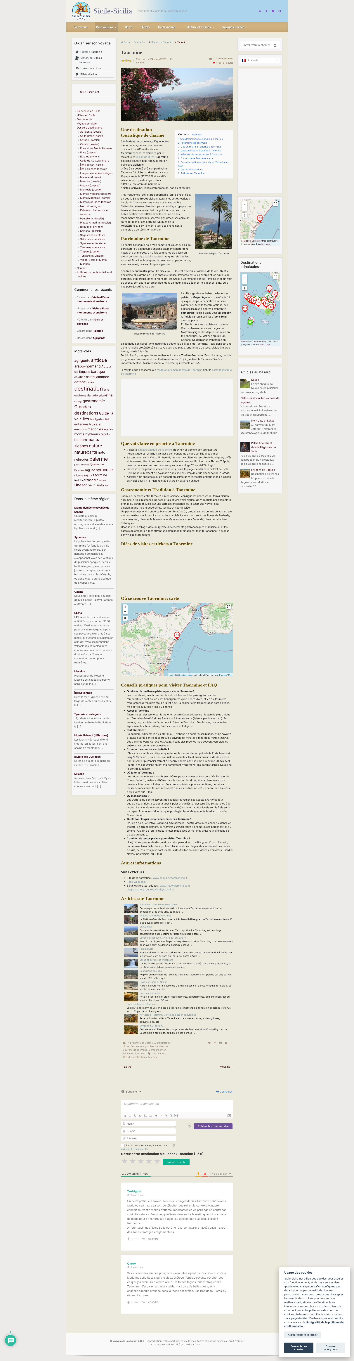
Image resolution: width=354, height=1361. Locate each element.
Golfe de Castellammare (94, 160)
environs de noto (86, 395)
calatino (79, 377)
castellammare (97, 377)
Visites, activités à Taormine (90, 59)
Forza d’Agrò (147, 948)
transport (91, 480)
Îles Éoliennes (83, 692)
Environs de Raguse (263, 469)
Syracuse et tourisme (93, 243)
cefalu (90, 382)
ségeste (78, 475)
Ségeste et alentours (92, 235)
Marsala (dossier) (90, 177)
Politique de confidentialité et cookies (171, 1344)
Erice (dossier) (88, 152)
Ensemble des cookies (299, 1348)
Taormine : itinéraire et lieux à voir (158, 904)
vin (106, 485)
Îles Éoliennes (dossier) (93, 168)
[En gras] (124, 1116)
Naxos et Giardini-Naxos (153, 982)
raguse (90, 470)
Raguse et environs (91, 226)
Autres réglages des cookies (302, 1335)
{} (171, 1115)
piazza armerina (81, 465)
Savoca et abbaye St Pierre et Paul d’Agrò (163, 937)
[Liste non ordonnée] (150, 1116)
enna (107, 389)
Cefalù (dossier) (89, 144)
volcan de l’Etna (145, 156)
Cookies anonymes (330, 1348)
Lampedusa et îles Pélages (96, 173)
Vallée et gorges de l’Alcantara (156, 959)
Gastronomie (84, 119)
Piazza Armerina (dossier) (95, 222)
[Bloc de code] (161, 1116)
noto (101, 452)
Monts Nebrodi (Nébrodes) (91, 735)
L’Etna (127, 1066)
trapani (102, 480)
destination (159, 1053)
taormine (153, 1057)
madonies (95, 429)
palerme (98, 459)
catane (80, 382)
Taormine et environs (92, 247)
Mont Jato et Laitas (262, 420)
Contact (81, 268)
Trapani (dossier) (90, 251)
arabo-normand (87, 366)
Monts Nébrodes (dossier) (96, 201)
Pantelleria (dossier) (92, 218)
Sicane (140, 62)
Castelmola (146, 926)
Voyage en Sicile (87, 123)
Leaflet (172, 674)
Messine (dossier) (90, 181)
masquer (196, 134)
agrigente (82, 360)
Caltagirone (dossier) (92, 135)
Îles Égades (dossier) (92, 164)
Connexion (225, 1091)
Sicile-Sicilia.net (89, 91)
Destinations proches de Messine (149, 1046)
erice (102, 395)
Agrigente (99, 337)
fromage (78, 401)
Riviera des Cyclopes (87, 756)
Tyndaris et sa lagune (87, 714)
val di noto (96, 485)
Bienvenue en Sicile (88, 110)
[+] (176, 1115)
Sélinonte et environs (92, 239)
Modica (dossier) (90, 185)
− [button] (125, 611)
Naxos (255, 379)
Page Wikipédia (136, 881)
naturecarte (85, 452)
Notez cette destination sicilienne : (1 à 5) (162, 1154)
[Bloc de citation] (155, 1116)
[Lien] (166, 1116)
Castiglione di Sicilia (151, 971)
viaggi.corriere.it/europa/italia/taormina (150, 889)
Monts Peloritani (157, 1049)
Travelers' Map (225, 674)
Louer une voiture (90, 68)
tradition (79, 480)
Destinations (141, 42)
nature (95, 445)
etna (109, 395)
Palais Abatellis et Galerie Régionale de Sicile (263, 447)
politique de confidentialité (134, 1149)
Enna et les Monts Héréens (96, 148)
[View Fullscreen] (228, 606)
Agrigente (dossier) (91, 131)
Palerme (98, 330)
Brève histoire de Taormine (142, 1004)
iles (86, 419)
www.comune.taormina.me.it (170, 877)
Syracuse (80, 537)
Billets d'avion (88, 74)
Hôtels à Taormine (150, 993)
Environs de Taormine (152, 1025)
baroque (98, 371)
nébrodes (81, 459)
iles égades (97, 419)
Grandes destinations (135, 1057)
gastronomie (94, 400)
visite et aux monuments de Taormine (179, 369)
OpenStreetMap (185, 674)
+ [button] (125, 607)
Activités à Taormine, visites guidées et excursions (168, 1014)
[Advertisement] (177, 407)
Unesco (81, 485)
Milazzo (79, 773)
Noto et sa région (90, 206)
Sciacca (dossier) (90, 230)
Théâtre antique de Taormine (155, 449)
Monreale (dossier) (91, 189)
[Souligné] (135, 1116)
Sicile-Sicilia (112, 11)
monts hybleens (87, 434)
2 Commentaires (223, 58)
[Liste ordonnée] (145, 1116)
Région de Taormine (162, 42)
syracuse (104, 469)
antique (99, 360)
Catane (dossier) (90, 139)
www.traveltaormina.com (175, 885)
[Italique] (130, 1116)
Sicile (127, 42)
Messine (225, 1066)
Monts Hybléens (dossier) (95, 193)
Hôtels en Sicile (86, 115)
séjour (88, 475)
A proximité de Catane (140, 1042)
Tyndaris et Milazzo (92, 255)
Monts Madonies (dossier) (95, 197)
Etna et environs (90, 156)
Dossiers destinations (89, 127)
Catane (78, 591)
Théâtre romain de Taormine (155, 915)
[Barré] (140, 1116)
